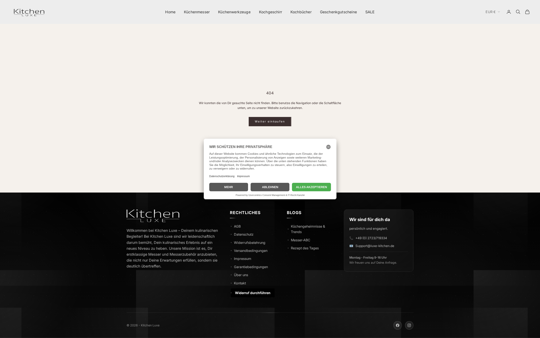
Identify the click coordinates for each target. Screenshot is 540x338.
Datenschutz (244, 234)
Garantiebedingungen (251, 267)
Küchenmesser (197, 12)
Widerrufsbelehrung (249, 242)
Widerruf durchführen (252, 293)
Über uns (241, 275)
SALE (370, 12)
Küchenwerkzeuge (234, 12)
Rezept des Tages (305, 248)
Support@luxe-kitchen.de (374, 246)
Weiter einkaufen (270, 121)
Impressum (242, 259)
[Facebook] (397, 325)
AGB (237, 226)
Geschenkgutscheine (338, 12)
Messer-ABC (300, 240)
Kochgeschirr (270, 12)
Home (170, 12)
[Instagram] (409, 325)
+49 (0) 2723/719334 (371, 238)
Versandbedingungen (250, 250)
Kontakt (240, 283)
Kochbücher (301, 12)
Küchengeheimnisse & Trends (308, 229)
